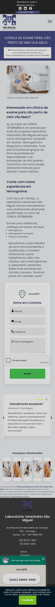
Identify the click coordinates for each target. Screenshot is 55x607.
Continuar (27, 600)
